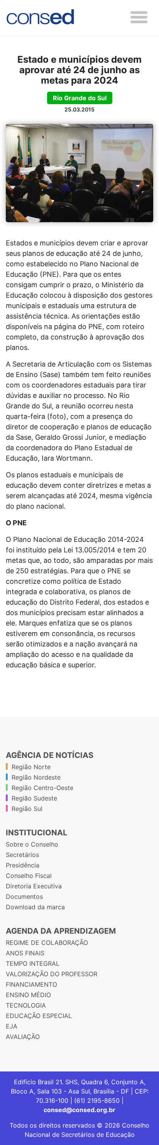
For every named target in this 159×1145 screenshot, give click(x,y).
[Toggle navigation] (138, 17)
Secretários (22, 855)
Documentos (24, 896)
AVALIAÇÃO (23, 1036)
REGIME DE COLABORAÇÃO (47, 942)
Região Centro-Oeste (42, 788)
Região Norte (31, 767)
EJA (11, 1026)
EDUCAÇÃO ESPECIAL (39, 1016)
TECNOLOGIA (26, 1005)
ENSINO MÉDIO (28, 995)
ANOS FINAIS (25, 953)
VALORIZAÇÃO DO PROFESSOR (51, 974)
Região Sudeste (34, 798)
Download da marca (35, 907)
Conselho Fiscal (29, 875)
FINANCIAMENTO (31, 984)
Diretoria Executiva (34, 886)
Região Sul (27, 808)
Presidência (22, 865)
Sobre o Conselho (32, 844)
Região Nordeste (36, 777)
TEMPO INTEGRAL (32, 963)
